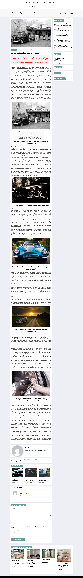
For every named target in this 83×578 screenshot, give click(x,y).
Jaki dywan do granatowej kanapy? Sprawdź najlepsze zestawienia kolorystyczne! (32, 563)
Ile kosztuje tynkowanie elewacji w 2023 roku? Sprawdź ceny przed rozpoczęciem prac (62, 41)
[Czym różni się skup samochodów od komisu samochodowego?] (31, 472)
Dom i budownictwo (30, 2)
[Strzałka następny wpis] (50, 460)
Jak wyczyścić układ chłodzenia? (21, 461)
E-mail (32, 518)
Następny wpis (35, 459)
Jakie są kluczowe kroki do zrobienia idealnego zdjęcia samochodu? (31, 138)
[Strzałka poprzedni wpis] (11, 460)
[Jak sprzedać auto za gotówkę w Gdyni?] (17, 472)
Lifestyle (44, 2)
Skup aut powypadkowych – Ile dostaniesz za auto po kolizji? (43, 480)
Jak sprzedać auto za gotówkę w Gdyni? (16, 480)
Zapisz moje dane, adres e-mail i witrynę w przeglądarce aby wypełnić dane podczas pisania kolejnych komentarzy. (30, 527)
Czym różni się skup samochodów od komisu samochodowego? (30, 480)
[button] (42, 132)
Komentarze (13, 508)
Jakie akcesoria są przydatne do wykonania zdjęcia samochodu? (30, 136)
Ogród (57, 2)
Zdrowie (28, 6)
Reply (20, 495)
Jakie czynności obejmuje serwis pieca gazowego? (47, 561)
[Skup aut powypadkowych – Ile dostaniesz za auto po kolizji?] (44, 472)
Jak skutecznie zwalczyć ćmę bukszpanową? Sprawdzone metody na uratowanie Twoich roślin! (61, 35)
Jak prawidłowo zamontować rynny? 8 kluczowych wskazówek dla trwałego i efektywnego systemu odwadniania (62, 32)
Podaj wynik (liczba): (15, 530)
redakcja (21, 49)
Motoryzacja (51, 2)
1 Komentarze (34, 49)
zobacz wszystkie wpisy (29, 453)
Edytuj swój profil (43, 450)
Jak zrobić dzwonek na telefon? (39, 461)
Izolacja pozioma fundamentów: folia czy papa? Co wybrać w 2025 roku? (18, 563)
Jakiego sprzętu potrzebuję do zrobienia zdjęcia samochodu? (30, 133)
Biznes (38, 2)
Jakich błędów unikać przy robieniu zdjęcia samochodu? (29, 137)
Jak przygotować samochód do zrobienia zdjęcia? (28, 134)
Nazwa (12, 518)
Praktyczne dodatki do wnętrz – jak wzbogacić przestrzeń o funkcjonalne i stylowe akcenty (63, 566)
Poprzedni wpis (27, 459)
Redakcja (34, 6)
